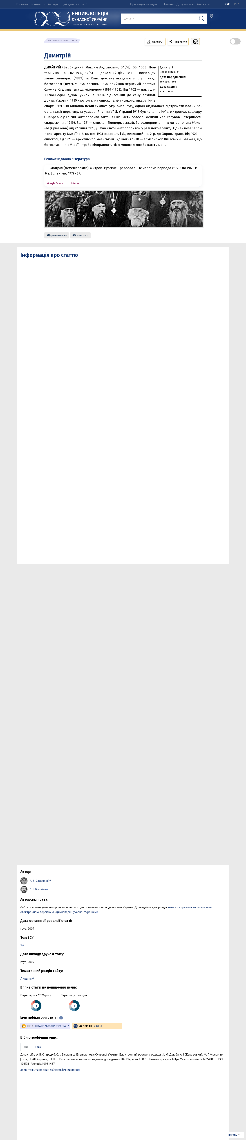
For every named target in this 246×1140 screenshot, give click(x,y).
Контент (37, 4)
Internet (75, 183)
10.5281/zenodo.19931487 (51, 1026)
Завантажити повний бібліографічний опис (49, 1070)
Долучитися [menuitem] (185, 4)
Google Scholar (55, 183)
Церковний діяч (57, 235)
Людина (26, 978)
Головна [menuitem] (22, 4)
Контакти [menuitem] (203, 4)
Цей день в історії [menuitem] (74, 4)
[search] (211, 17)
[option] (237, 4)
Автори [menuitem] (53, 4)
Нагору (233, 1135)
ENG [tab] (38, 1047)
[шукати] (201, 19)
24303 (98, 1026)
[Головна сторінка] (52, 17)
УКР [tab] (26, 1047)
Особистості (81, 235)
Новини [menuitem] (168, 4)
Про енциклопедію (144, 4)
